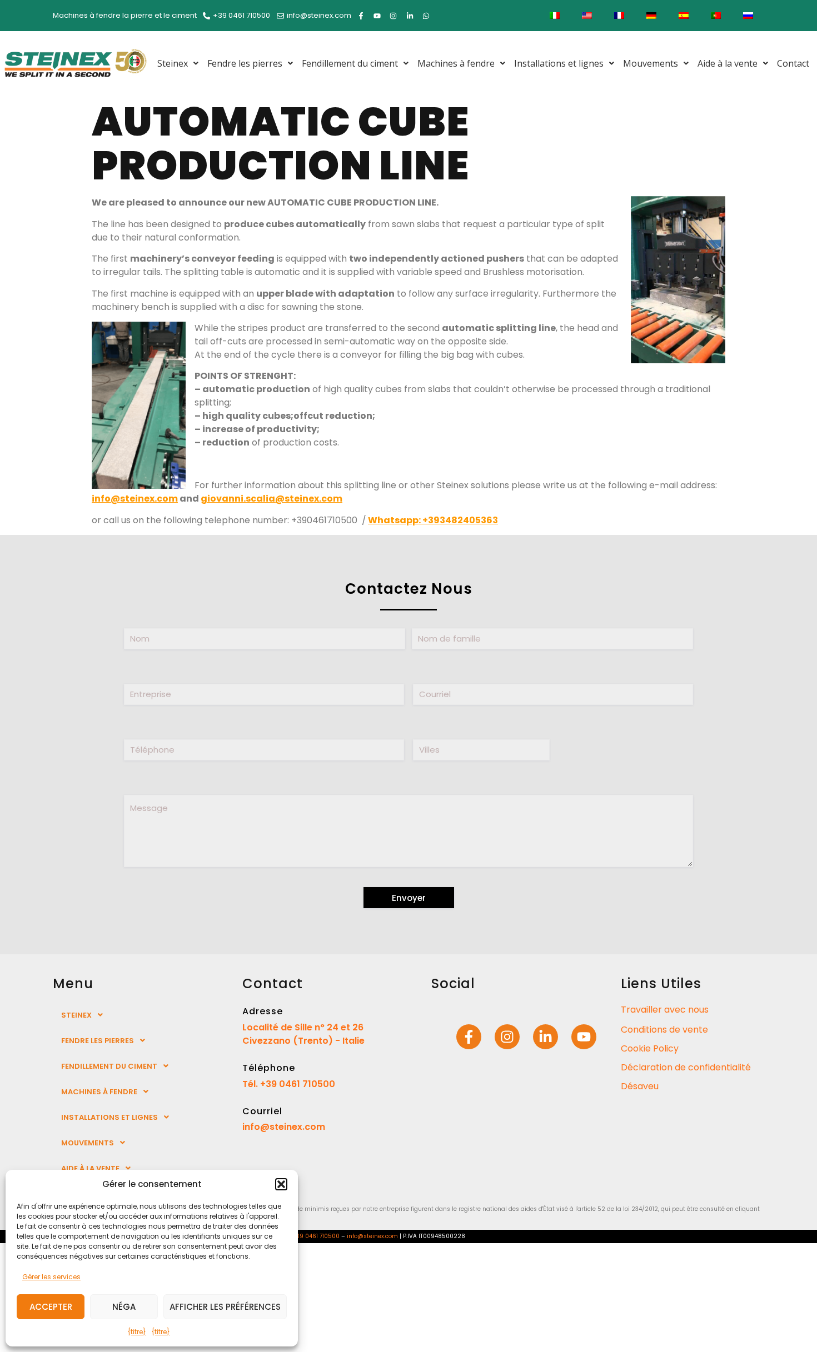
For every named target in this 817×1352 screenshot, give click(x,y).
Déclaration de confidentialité (686, 1067)
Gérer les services (51, 1276)
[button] (281, 1184)
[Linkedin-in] (545, 1036)
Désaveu (640, 1086)
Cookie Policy (650, 1048)
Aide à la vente (728, 63)
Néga (124, 1307)
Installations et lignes (559, 63)
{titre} (137, 1331)
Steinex (172, 63)
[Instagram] (507, 1036)
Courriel (262, 1111)
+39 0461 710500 (316, 1236)
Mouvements (650, 63)
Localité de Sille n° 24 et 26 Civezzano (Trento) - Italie (303, 1034)
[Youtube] (583, 1036)
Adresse (262, 1011)
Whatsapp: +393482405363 (433, 520)
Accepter (50, 1307)
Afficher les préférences (225, 1307)
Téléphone (268, 1067)
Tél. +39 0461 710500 (288, 1084)
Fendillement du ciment (350, 63)
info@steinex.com (135, 498)
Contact (793, 63)
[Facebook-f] (468, 1036)
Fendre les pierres (244, 63)
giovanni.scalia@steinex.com (271, 498)
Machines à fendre (456, 63)
